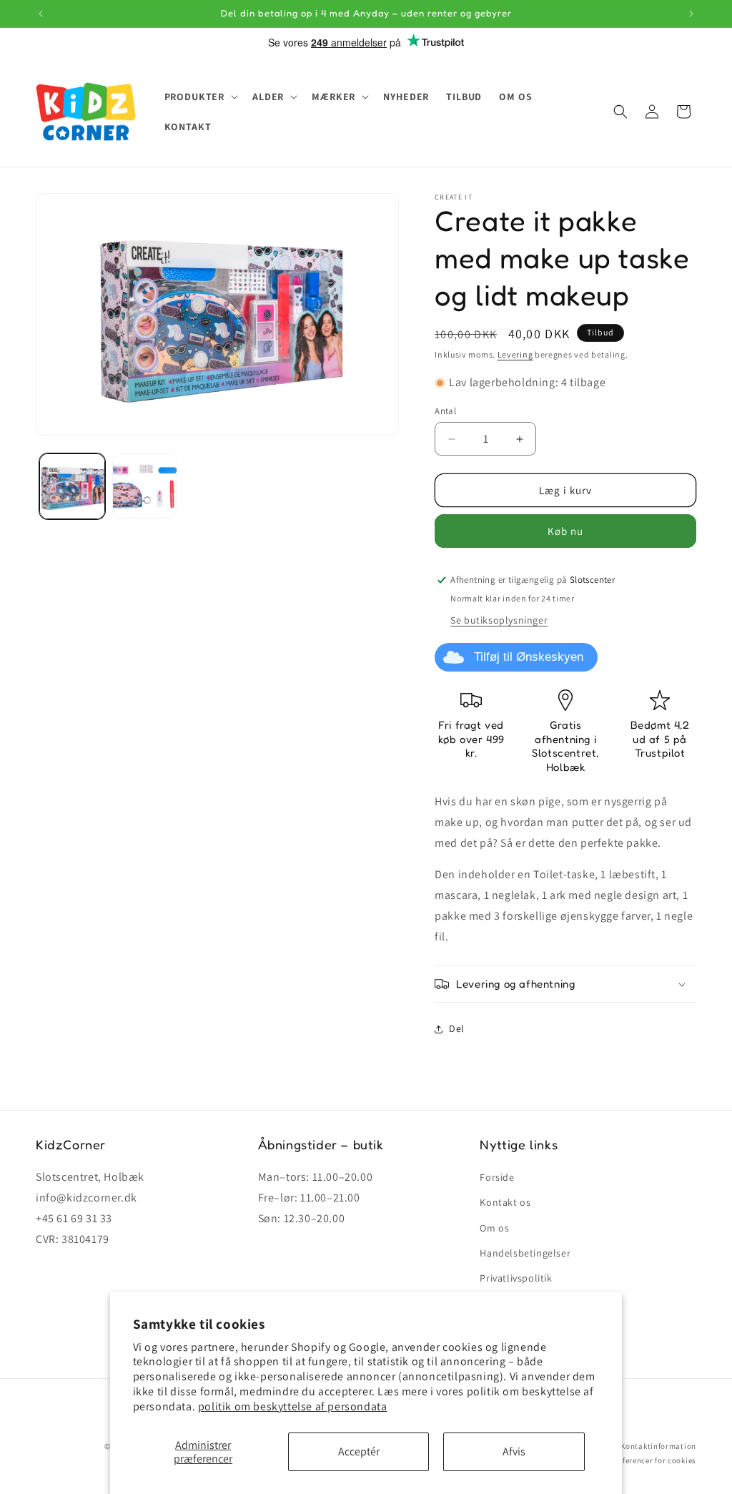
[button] (200, 97)
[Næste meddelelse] (691, 13)
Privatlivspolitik (516, 1278)
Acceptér (359, 1451)
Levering (515, 354)
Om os (494, 1228)
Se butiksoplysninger (499, 620)
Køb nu (565, 531)
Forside (497, 1177)
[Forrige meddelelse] (40, 13)
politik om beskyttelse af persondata (292, 1406)
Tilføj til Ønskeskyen (528, 657)
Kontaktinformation (658, 1446)
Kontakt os (505, 1202)
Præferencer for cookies (652, 1460)
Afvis (514, 1451)
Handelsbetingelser (525, 1253)
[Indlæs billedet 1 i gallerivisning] (72, 486)
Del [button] (457, 1028)
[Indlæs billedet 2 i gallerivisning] (145, 486)
